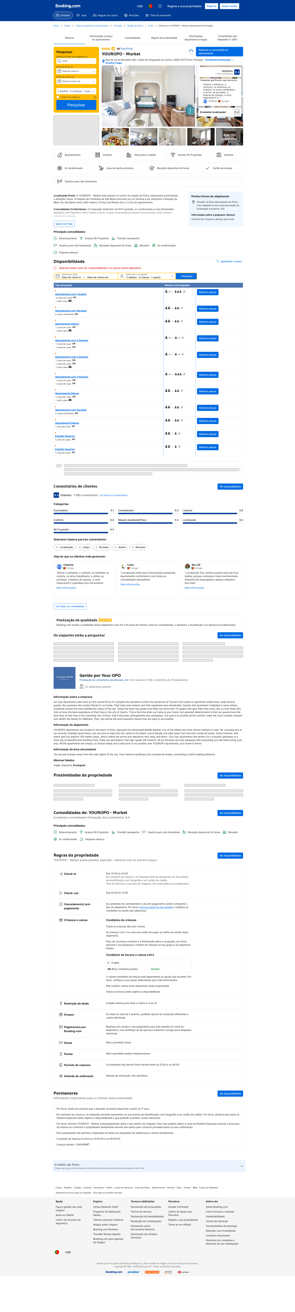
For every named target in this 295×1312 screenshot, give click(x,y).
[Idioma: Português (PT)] (150, 6)
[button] (76, 91)
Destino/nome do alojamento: (72, 56)
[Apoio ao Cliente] (160, 6)
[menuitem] (63, 15)
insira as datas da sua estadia (156, 1201)
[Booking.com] (68, 6)
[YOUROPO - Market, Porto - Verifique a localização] (103, 61)
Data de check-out (65, 76)
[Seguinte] (239, 95)
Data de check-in (64, 66)
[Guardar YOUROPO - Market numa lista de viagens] (191, 52)
